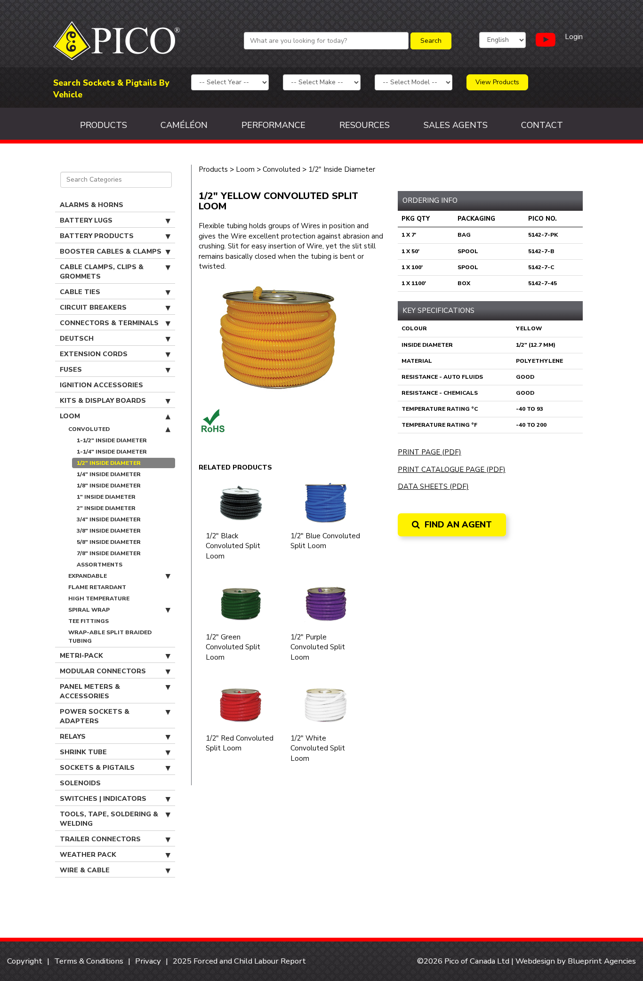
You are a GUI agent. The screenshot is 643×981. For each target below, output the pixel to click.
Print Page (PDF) (429, 452)
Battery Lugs (86, 220)
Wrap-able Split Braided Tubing (110, 637)
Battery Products (97, 235)
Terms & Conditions (88, 961)
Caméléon (184, 125)
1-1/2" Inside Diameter (112, 440)
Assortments (99, 564)
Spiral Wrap (89, 610)
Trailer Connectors (100, 839)
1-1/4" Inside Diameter (112, 451)
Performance (273, 125)
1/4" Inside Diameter (109, 474)
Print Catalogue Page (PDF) (452, 469)
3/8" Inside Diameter (109, 530)
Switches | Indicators (103, 798)
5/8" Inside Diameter (109, 542)
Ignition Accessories (101, 385)
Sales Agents (456, 125)
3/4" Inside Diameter (109, 519)
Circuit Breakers (93, 307)
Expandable (87, 576)
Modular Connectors (103, 671)
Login (574, 36)
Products (103, 125)
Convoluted (89, 429)
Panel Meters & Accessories (90, 691)
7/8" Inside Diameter (109, 553)
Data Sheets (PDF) (433, 486)
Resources (364, 125)
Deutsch (77, 338)
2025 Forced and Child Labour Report (239, 961)
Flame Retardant (97, 587)
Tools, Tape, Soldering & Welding (109, 819)
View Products (497, 82)
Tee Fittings (88, 621)
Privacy (148, 961)
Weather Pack (88, 854)
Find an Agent (457, 524)
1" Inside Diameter (106, 497)
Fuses (71, 369)
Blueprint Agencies (602, 961)
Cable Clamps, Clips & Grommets (102, 272)
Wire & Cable (85, 870)
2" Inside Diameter (106, 508)
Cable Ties (80, 291)
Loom (70, 416)
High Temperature (98, 598)
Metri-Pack (81, 655)
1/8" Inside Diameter (109, 485)
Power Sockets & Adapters (94, 716)
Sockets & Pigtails (97, 767)
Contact (542, 125)
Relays (73, 736)
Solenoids (80, 783)
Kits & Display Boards (103, 400)
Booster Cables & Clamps (110, 251)
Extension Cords (94, 354)
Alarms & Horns (91, 204)
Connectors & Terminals (109, 323)
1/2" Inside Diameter (109, 463)
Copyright (24, 961)
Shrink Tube (83, 752)
